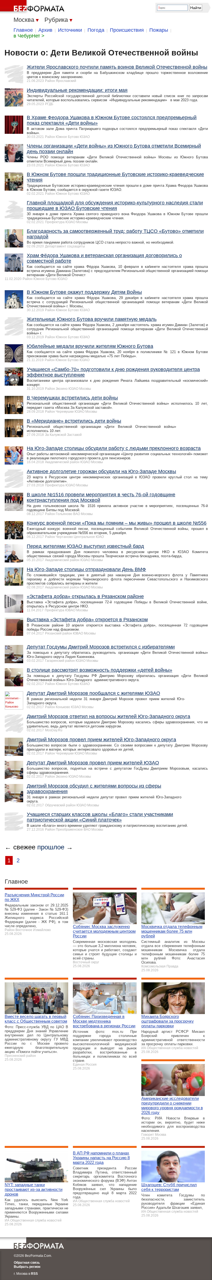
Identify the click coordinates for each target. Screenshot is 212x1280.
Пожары (158, 30)
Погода (96, 30)
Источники (70, 30)
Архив (45, 30)
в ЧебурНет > (29, 36)
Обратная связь (27, 1263)
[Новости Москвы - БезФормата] (33, 7)
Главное (23, 30)
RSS (34, 1274)
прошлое (50, 847)
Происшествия (127, 30)
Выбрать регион (27, 1267)
